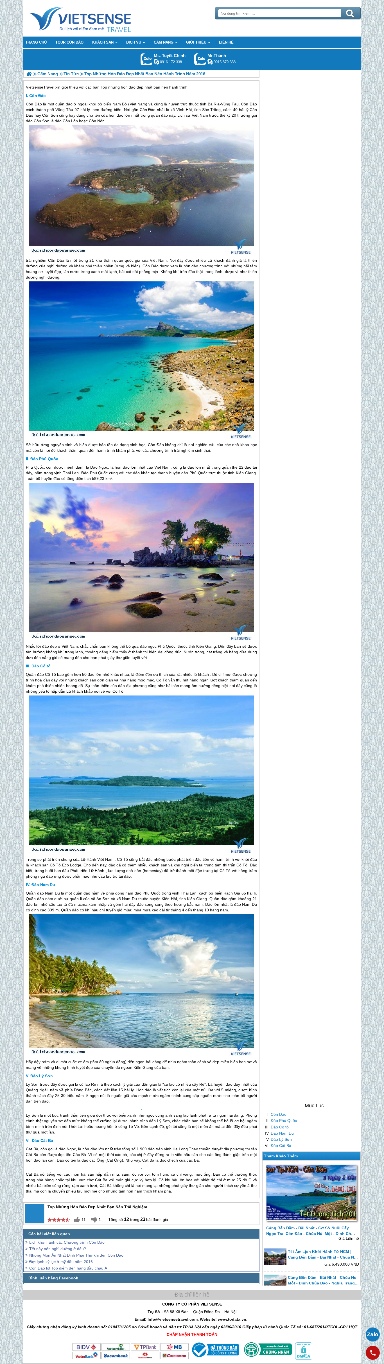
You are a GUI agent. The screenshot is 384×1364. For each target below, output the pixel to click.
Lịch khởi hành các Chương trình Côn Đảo (67, 1358)
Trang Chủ (94, 18)
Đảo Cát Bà (281, 1145)
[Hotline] (373, 1353)
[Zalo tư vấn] (373, 1334)
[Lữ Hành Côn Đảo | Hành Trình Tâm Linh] (29, 73)
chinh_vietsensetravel (156, 62)
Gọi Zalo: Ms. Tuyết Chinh (146, 59)
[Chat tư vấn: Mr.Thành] (210, 62)
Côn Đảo (278, 1114)
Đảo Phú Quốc (284, 1120)
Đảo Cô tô (280, 1126)
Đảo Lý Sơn (281, 1139)
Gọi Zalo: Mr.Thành (200, 59)
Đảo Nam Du (282, 1133)
